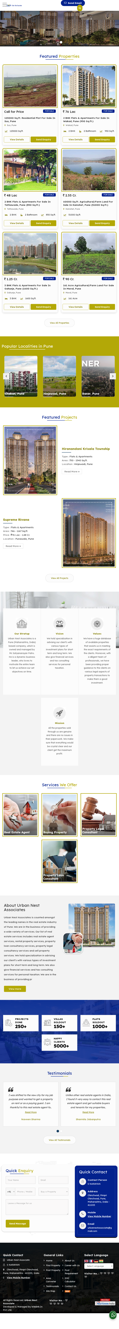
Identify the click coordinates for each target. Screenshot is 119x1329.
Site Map (50, 1291)
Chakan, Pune (14, 393)
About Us (69, 1260)
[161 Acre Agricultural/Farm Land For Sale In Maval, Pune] (89, 253)
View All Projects (59, 578)
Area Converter (51, 1280)
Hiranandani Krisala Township (86, 449)
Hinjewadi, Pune (54, 393)
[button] (99, 1216)
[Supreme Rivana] (89, 533)
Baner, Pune (90, 393)
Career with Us (72, 1265)
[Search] (79, 8)
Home (49, 1260)
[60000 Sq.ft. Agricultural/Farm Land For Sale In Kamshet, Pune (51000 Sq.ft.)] (89, 169)
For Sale (49, 111)
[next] (113, 376)
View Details (17, 139)
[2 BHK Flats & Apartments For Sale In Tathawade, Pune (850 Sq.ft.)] (30, 169)
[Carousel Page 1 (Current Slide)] (58, 1131)
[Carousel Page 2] (61, 1131)
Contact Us (70, 1286)
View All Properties (59, 322)
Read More (31, 1112)
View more (15, 988)
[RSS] (67, 1291)
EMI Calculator (70, 1280)
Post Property (53, 1270)
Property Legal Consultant (93, 830)
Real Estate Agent (17, 832)
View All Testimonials (59, 1140)
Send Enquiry (43, 139)
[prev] (6, 376)
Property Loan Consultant (53, 877)
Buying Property (55, 832)
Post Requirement (71, 1272)
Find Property (53, 1265)
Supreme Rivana (16, 520)
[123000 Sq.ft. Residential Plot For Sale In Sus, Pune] (30, 86)
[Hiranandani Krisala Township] (30, 460)
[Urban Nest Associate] (14, 5)
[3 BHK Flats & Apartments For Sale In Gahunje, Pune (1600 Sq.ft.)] (30, 253)
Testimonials (52, 1286)
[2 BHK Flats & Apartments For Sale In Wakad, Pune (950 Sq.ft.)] (89, 86)
